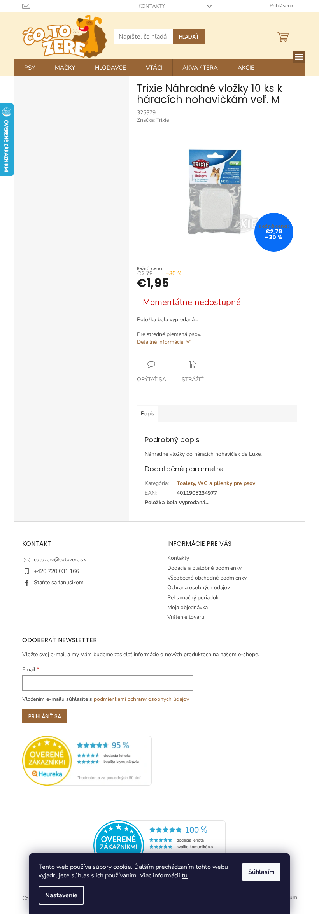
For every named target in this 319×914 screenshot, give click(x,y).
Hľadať (189, 36)
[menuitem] (29, 67)
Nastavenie (61, 895)
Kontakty (151, 6)
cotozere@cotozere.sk (60, 559)
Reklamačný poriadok (193, 597)
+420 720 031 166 (56, 571)
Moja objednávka (187, 607)
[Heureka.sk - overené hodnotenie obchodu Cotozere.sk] (159, 845)
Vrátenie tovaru (185, 617)
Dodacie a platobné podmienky (204, 568)
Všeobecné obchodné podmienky (207, 577)
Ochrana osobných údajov (198, 587)
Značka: (153, 120)
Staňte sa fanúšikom (59, 582)
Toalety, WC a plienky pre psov (216, 483)
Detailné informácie (160, 342)
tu (185, 875)
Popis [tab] (147, 413)
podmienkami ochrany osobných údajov (141, 699)
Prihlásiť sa (44, 716)
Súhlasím (261, 872)
